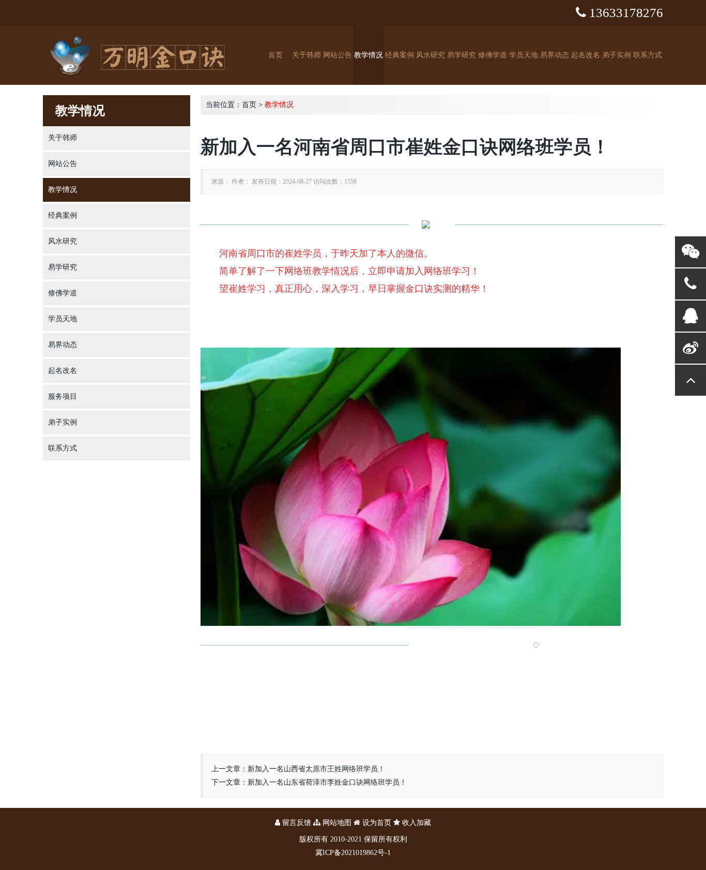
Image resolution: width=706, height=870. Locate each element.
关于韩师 (306, 55)
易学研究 (461, 55)
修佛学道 (492, 55)
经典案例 (399, 55)
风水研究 (430, 55)
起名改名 (585, 55)
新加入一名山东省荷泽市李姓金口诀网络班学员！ (327, 782)
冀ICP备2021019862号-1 (353, 853)
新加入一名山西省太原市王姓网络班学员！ (316, 769)
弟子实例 (616, 55)
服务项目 (62, 396)
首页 (275, 55)
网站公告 (337, 55)
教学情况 (368, 55)
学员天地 (523, 55)
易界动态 (554, 55)
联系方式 (647, 55)
